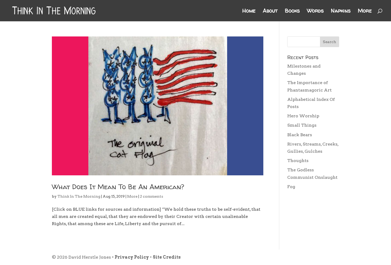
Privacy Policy (132, 257)
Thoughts (298, 160)
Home (249, 11)
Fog (291, 186)
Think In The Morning (78, 196)
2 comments (151, 196)
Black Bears (299, 134)
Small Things (302, 125)
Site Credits (167, 257)
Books (292, 11)
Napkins (341, 11)
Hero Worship (303, 115)
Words (315, 11)
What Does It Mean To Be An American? (118, 186)
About (270, 11)
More (365, 11)
